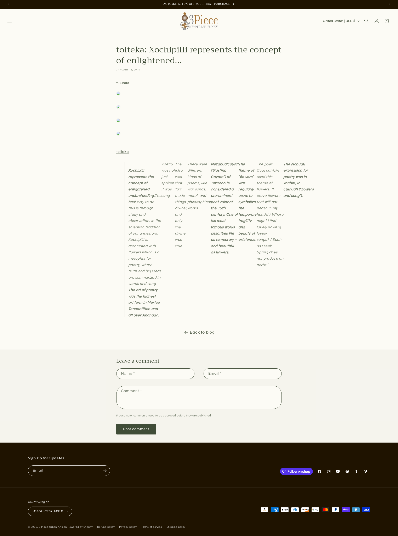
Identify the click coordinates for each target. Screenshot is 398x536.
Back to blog (202, 332)
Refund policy (106, 527)
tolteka (122, 152)
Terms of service (151, 527)
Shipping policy (176, 527)
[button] (10, 21)
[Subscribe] (105, 470)
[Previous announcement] (8, 4)
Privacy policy (128, 527)
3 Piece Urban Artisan (53, 527)
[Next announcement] (389, 4)
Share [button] (124, 83)
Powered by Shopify (80, 527)
